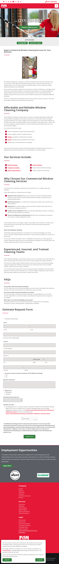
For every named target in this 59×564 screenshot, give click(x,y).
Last (31, 329)
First (5, 329)
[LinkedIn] (11, 2)
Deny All (39, 560)
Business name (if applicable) (11, 338)
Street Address (7, 348)
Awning (10, 137)
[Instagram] (8, 2)
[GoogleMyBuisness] (3, 2)
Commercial (22, 504)
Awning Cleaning (12, 165)
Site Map (21, 497)
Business (8, 394)
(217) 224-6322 (52, 2)
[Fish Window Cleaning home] (4, 5)
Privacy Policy (22, 522)
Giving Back (22, 492)
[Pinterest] (18, 2)
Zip (45, 362)
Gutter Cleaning (37, 165)
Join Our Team (35, 43)
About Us (21, 490)
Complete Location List (25, 496)
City (4, 362)
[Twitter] (16, 2)
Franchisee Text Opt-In (24, 525)
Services (21, 488)
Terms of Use (22, 520)
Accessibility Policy (23, 527)
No (6, 377)
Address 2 (6, 355)
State (34, 362)
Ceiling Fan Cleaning (13, 168)
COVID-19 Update (23, 529)
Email (26, 370)
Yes (6, 375)
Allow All (7, 560)
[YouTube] (13, 2)
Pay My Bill (22, 43)
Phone (5, 370)
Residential (8, 392)
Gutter (10, 139)
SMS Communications (24, 523)
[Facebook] (6, 2)
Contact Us (21, 494)
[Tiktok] (21, 2)
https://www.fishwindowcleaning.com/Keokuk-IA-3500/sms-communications (28, 413)
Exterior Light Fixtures (14, 170)
